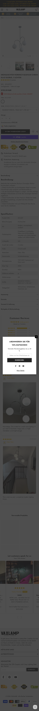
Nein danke (20, 370)
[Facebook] (16, 366)
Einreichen (19, 360)
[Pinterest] (19, 366)
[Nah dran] (36, 336)
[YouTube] (23, 366)
